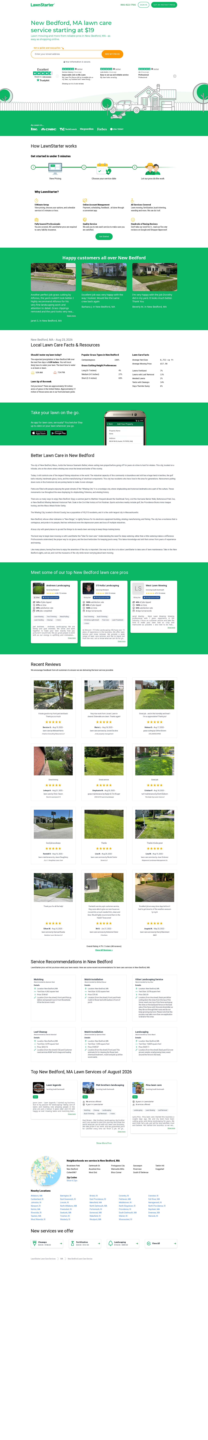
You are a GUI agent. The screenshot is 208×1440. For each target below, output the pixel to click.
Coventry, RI (124, 1196)
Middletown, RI (125, 1202)
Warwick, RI (153, 1216)
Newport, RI (36, 1206)
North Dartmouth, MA (98, 1206)
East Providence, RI (98, 1199)
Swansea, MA (154, 1212)
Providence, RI (125, 1209)
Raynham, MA (154, 1209)
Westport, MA (95, 1219)
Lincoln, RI (64, 1202)
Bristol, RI (94, 1196)
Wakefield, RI (95, 1216)
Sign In (143, 5)
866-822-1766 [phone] (128, 4)
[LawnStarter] (43, 4)
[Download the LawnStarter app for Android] (58, 432)
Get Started (104, 236)
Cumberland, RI (37, 1199)
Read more (71, 316)
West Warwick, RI (38, 1219)
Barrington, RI (65, 1196)
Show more (72, 638)
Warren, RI (123, 1216)
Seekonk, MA (65, 1212)
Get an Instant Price (164, 5)
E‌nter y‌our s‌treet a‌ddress (47, 54)
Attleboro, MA (36, 1196)
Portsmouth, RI (96, 1209)
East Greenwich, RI (68, 1199)
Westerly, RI (65, 1219)
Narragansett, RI (155, 1202)
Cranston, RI (153, 1196)
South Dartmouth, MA (128, 1212)
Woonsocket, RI (125, 1219)
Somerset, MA (96, 1212)
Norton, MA (35, 1209)
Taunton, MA (36, 1216)
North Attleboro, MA (68, 1206)
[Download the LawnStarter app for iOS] (39, 432)
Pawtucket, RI (66, 1209)
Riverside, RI (36, 1212)
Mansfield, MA (96, 1202)
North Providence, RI (157, 1206)
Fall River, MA (154, 1199)
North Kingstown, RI (127, 1206)
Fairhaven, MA (125, 1199)
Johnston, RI (36, 1202)
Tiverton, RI (65, 1216)
